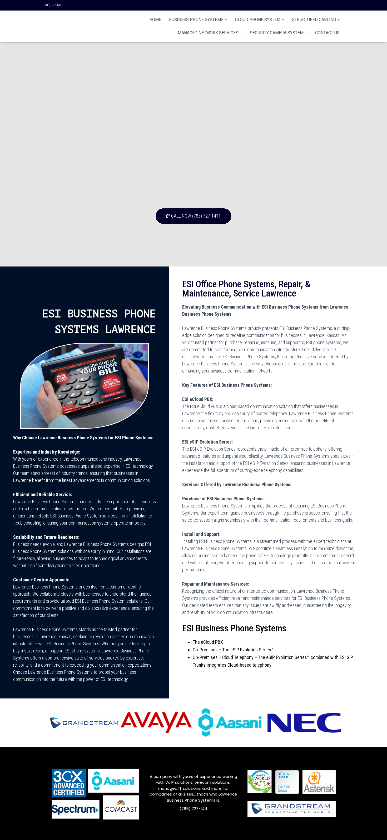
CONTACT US (327, 32)
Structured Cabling (314, 19)
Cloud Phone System (258, 19)
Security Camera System (277, 32)
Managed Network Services (208, 32)
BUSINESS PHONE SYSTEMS (197, 19)
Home (155, 19)
